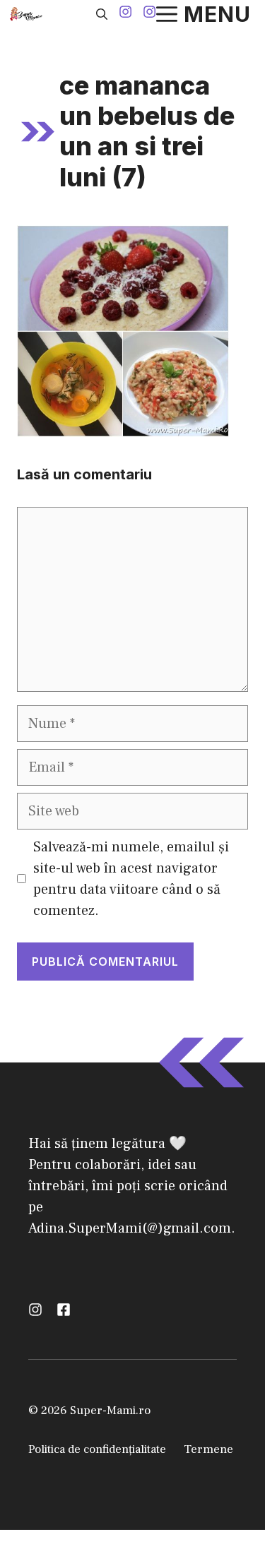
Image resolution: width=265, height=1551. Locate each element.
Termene (208, 1449)
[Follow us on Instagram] (125, 14)
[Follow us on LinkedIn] (64, 1310)
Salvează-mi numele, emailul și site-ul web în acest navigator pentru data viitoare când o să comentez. (131, 879)
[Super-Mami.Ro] (27, 14)
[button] (101, 14)
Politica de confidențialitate (97, 1449)
